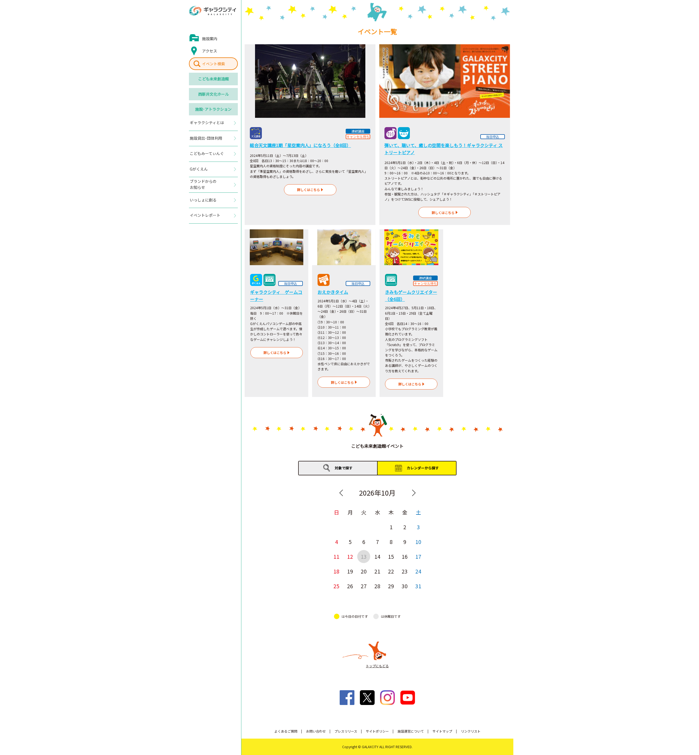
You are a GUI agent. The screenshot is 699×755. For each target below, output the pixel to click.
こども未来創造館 (213, 78)
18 (336, 571)
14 (377, 556)
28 (377, 586)
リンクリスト (471, 731)
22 (391, 571)
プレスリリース (345, 731)
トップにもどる (377, 665)
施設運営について (411, 731)
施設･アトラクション (213, 109)
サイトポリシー (377, 731)
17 (418, 556)
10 (418, 541)
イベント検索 (213, 63)
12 (350, 556)
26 (350, 586)
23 (405, 571)
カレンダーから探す (423, 467)
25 (336, 586)
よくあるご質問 (285, 731)
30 (405, 586)
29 (391, 586)
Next (413, 493)
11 (336, 556)
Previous (341, 493)
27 (364, 586)
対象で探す (344, 467)
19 (350, 571)
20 (364, 571)
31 (418, 586)
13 (364, 556)
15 (391, 556)
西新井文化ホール (213, 94)
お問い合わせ (316, 731)
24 (418, 571)
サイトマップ (442, 731)
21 (377, 571)
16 (405, 556)
